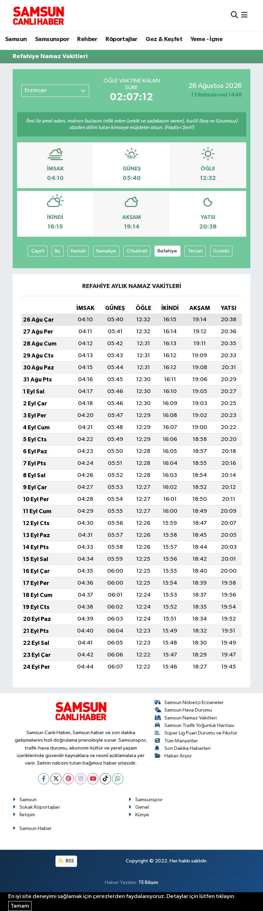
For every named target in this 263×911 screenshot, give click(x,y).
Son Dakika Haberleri (187, 748)
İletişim (27, 814)
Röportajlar (121, 39)
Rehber (87, 39)
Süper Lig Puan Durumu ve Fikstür (200, 733)
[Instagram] (80, 778)
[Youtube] (93, 778)
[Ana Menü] (244, 15)
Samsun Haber (36, 828)
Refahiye (167, 250)
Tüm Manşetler (181, 740)
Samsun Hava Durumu (188, 710)
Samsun (16, 39)
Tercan (195, 250)
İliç (57, 250)
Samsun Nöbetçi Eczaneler (194, 702)
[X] (56, 778)
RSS (69, 860)
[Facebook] (43, 778)
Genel (142, 807)
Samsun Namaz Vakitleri (190, 717)
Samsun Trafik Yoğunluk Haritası (199, 725)
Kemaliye (106, 250)
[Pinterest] (68, 778)
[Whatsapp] (117, 778)
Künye (142, 814)
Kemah (78, 250)
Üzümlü (221, 250)
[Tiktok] (105, 778)
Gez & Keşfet (164, 39)
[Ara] (234, 15)
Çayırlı (38, 250)
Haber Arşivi (177, 755)
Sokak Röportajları (40, 807)
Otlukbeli (137, 250)
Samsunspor (52, 39)
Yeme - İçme (206, 39)
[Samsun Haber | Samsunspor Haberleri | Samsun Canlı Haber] (38, 15)
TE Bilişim (148, 882)
